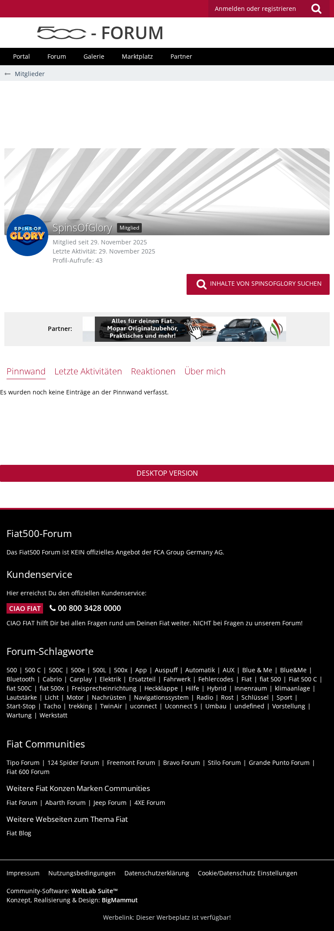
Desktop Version (167, 473)
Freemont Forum (131, 762)
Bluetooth (21, 679)
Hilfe (192, 688)
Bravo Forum (181, 762)
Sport (284, 697)
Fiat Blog (19, 833)
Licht (52, 697)
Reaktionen (153, 371)
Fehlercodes (216, 679)
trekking (80, 706)
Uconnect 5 (181, 706)
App (141, 670)
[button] (269, 8)
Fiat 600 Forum (28, 771)
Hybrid (217, 688)
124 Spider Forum (73, 762)
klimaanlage (292, 688)
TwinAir (111, 706)
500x (120, 670)
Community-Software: (62, 891)
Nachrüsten (109, 697)
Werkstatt (53, 715)
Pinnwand (26, 371)
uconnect (143, 706)
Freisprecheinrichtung (104, 688)
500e (78, 670)
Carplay (81, 679)
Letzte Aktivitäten (88, 371)
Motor (75, 697)
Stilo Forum (224, 762)
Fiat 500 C (303, 679)
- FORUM (125, 32)
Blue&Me (293, 670)
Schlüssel (255, 697)
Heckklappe (161, 688)
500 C (33, 670)
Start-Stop (21, 706)
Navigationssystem (161, 697)
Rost (227, 697)
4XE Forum (149, 802)
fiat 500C (19, 688)
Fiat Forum (22, 802)
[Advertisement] (167, 117)
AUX (228, 670)
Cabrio (52, 679)
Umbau (216, 706)
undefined (249, 706)
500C (56, 670)
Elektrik (110, 679)
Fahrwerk (177, 679)
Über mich (205, 371)
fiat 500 (270, 679)
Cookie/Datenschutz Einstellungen (247, 873)
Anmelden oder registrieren (255, 8)
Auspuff (166, 670)
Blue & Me (257, 670)
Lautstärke (22, 697)
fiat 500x (52, 688)
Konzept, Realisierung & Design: (72, 900)
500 (12, 670)
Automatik (200, 670)
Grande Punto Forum (279, 762)
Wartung (19, 715)
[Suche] (316, 8)
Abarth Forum (65, 802)
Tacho (52, 706)
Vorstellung (288, 706)
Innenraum (250, 688)
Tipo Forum (23, 762)
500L (99, 670)
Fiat (246, 679)
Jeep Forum (110, 802)
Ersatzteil (142, 679)
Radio (205, 697)
